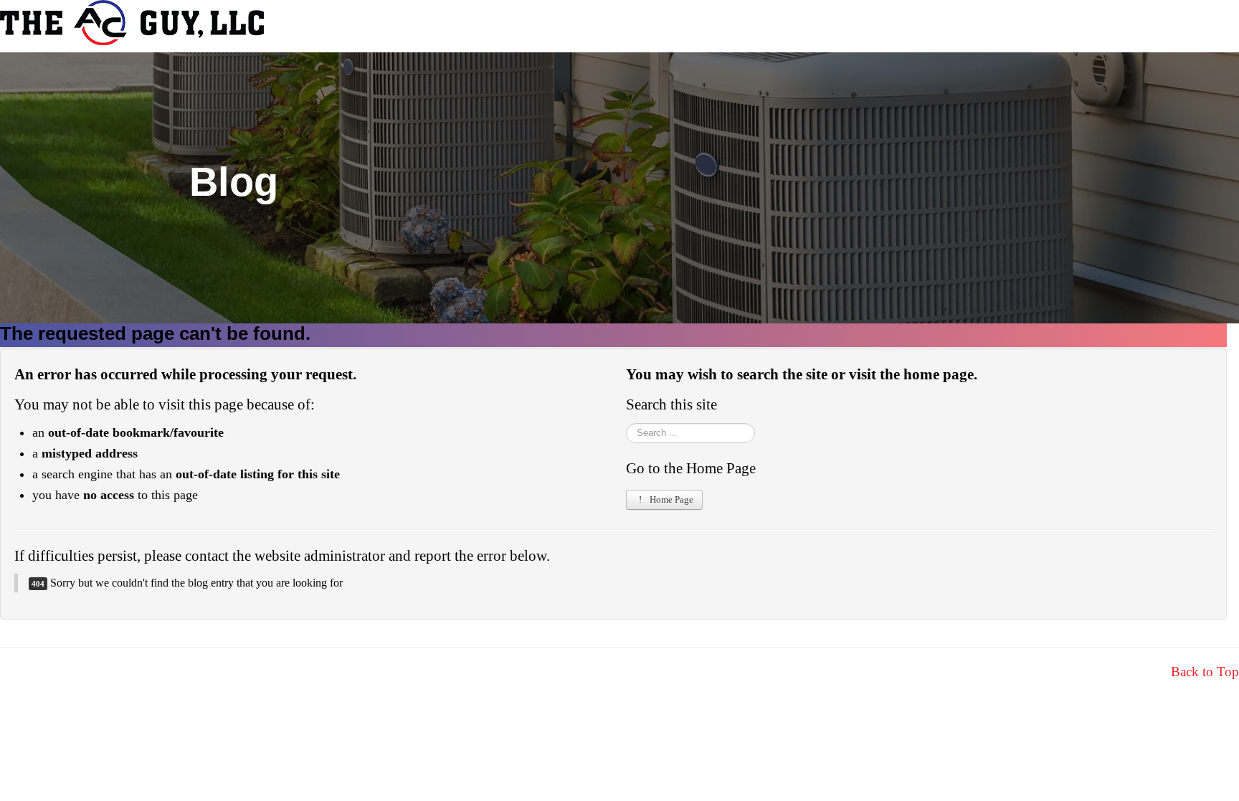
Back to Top (1205, 671)
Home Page (670, 499)
